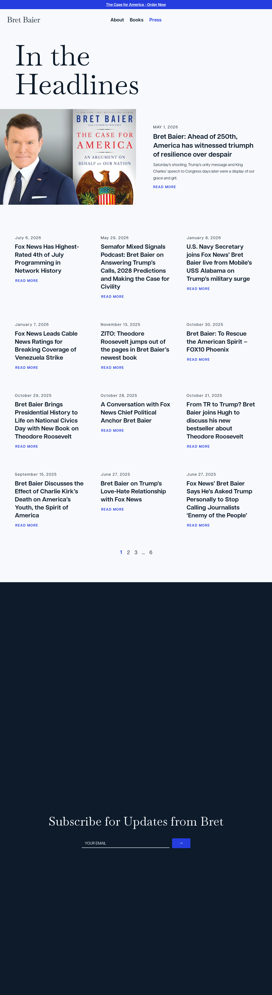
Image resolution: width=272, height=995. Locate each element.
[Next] (251, 553)
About (117, 19)
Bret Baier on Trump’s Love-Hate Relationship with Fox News (133, 491)
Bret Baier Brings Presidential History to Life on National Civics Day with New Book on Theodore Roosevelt (47, 420)
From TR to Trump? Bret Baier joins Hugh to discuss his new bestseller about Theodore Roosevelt (221, 420)
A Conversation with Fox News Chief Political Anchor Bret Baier (135, 412)
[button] (243, 20)
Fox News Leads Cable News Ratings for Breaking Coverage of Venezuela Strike (46, 345)
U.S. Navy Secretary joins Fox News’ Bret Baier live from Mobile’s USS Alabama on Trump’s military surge (219, 262)
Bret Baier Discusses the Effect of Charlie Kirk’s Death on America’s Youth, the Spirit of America (49, 499)
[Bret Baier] (23, 20)
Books (136, 19)
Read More (26, 280)
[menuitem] (117, 19)
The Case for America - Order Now (136, 4)
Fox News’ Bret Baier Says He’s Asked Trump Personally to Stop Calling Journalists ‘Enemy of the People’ (219, 499)
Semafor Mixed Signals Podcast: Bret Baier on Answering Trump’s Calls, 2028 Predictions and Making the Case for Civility (135, 266)
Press (155, 19)
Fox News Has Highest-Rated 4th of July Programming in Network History (47, 258)
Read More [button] (164, 187)
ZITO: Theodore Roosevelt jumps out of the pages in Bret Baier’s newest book (135, 345)
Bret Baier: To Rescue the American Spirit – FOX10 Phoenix (217, 341)
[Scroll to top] (263, 979)
